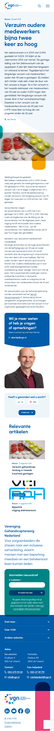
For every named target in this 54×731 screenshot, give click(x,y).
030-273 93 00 (15, 672)
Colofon (8, 726)
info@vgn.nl (14, 677)
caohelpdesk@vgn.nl (40, 677)
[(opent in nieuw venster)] (20, 711)
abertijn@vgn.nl (18, 337)
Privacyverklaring (12, 722)
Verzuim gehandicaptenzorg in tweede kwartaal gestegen (24, 470)
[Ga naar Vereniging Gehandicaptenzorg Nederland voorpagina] (17, 6)
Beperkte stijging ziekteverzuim (24, 509)
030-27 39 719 (37, 672)
